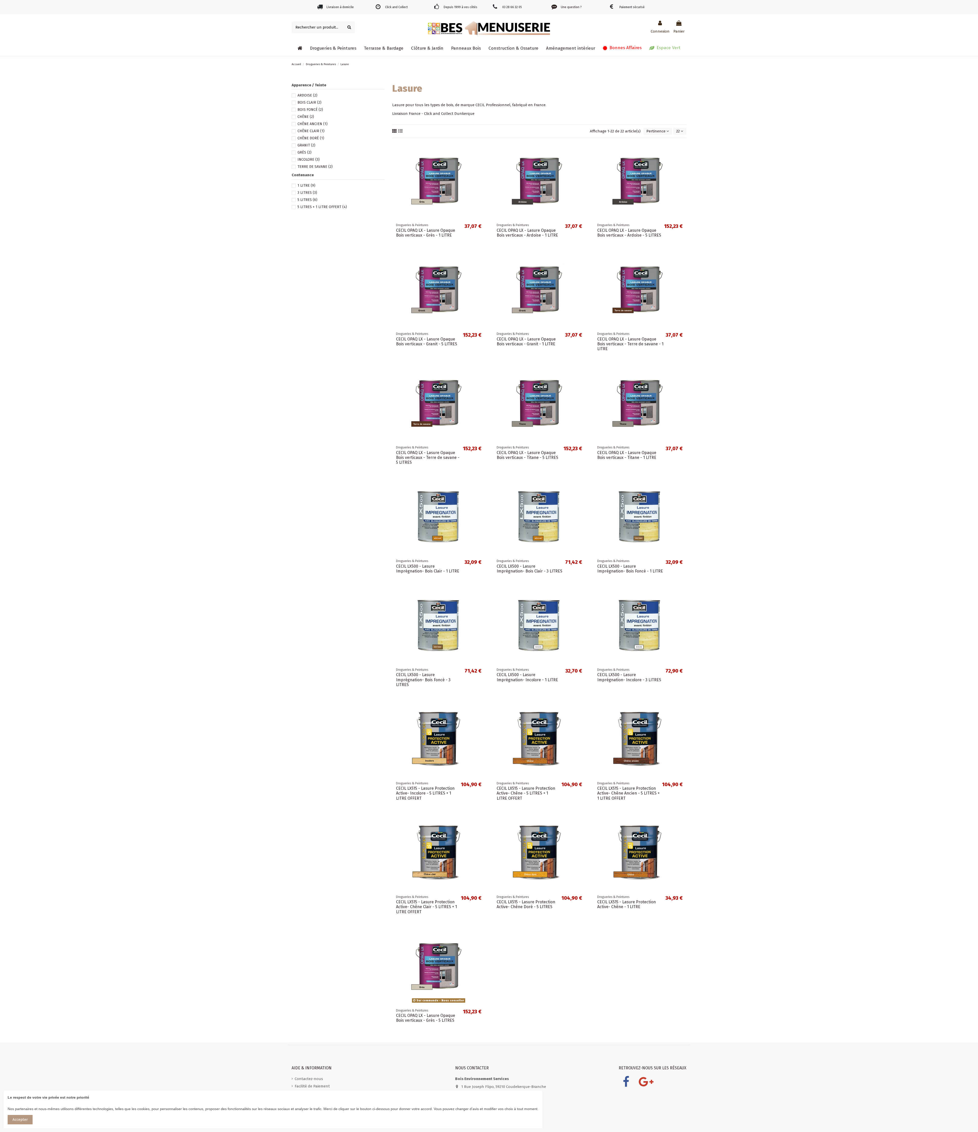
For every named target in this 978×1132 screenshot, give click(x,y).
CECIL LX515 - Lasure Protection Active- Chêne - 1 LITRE (626, 904)
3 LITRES (307, 192)
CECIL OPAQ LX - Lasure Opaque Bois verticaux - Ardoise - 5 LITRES (629, 233)
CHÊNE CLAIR (310, 131)
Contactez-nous (309, 1078)
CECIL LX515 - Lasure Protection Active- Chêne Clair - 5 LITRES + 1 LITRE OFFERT (426, 906)
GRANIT (306, 145)
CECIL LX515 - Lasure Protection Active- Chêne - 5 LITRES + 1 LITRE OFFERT (526, 793)
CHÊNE (305, 117)
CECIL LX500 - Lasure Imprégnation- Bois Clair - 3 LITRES (529, 569)
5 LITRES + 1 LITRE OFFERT (322, 207)
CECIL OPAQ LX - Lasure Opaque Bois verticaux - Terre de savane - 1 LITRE (630, 344)
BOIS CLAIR (309, 102)
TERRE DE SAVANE (315, 167)
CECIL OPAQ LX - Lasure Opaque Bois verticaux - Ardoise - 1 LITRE (527, 233)
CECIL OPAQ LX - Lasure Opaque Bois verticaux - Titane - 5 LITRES (527, 455)
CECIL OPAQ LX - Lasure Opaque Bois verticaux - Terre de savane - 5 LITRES (427, 457)
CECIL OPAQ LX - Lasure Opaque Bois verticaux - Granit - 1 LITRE (526, 341)
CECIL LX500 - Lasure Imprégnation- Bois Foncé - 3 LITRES (423, 679)
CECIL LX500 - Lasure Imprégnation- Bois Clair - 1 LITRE (427, 569)
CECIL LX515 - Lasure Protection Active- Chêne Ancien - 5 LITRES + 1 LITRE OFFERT (628, 793)
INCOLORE (308, 159)
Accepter (20, 1119)
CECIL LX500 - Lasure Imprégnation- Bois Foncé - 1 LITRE (630, 569)
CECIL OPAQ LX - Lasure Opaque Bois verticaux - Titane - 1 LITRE (626, 455)
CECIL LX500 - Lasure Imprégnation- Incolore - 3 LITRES (629, 677)
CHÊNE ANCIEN (312, 124)
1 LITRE (306, 185)
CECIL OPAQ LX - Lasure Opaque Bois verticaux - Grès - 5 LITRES (425, 1018)
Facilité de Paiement (312, 1086)
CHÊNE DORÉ (310, 138)
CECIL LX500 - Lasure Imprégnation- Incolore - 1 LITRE (527, 677)
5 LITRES (307, 200)
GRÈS (304, 152)
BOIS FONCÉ (310, 109)
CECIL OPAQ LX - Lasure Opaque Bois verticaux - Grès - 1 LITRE (425, 233)
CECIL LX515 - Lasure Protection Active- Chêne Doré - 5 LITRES (526, 904)
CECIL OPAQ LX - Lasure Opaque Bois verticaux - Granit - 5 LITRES (426, 341)
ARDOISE (307, 95)
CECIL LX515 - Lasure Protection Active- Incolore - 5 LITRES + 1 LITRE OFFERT (425, 793)
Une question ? (571, 7)
